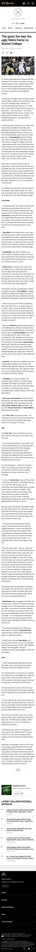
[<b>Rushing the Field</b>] (6, 790)
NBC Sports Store (6, 935)
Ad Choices (20, 935)
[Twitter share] (7, 52)
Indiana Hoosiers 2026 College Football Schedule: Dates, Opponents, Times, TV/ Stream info (20, 811)
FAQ (23, 933)
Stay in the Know (6, 879)
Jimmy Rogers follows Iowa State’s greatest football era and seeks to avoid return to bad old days (20, 848)
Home (4, 28)
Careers (9, 933)
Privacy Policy (27, 935)
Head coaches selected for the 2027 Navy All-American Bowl (19, 829)
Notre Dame (19, 28)
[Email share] (11, 52)
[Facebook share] (2, 52)
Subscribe (5, 886)
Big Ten (10, 28)
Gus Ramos (9, 832)
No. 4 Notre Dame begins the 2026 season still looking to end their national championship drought (20, 857)
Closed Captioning (16, 933)
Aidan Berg (9, 814)
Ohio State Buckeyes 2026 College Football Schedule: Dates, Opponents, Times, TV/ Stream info (20, 820)
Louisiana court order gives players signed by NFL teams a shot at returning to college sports (20, 839)
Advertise (3, 933)
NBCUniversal (11, 939)
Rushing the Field (28, 28)
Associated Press (11, 842)
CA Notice (17, 936)
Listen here (17, 793)
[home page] (7, 3)
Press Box (13, 935)
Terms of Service (25, 936)
